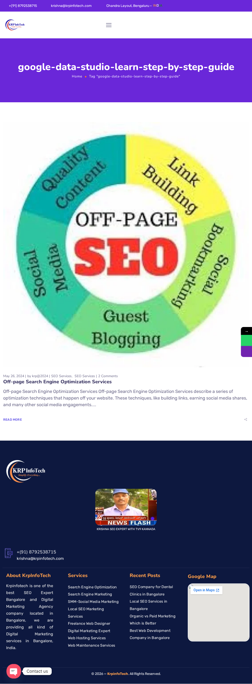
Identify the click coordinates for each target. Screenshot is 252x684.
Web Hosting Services (87, 638)
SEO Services (61, 376)
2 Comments (108, 376)
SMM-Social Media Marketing (93, 601)
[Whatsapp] (248, 7)
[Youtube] (240, 7)
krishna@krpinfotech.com (71, 6)
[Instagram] (233, 7)
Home (77, 76)
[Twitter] (226, 7)
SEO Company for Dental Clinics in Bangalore (151, 590)
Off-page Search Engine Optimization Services (57, 381)
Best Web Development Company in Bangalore (150, 634)
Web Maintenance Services (91, 645)
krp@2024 (40, 376)
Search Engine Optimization (92, 587)
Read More (12, 419)
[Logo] (15, 25)
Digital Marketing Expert (89, 631)
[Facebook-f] (212, 7)
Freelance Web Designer (89, 623)
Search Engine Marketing (90, 594)
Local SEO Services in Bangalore (148, 605)
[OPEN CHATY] (14, 671)
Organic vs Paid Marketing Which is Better (152, 620)
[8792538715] (246, 340)
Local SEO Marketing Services (86, 613)
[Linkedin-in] (219, 7)
